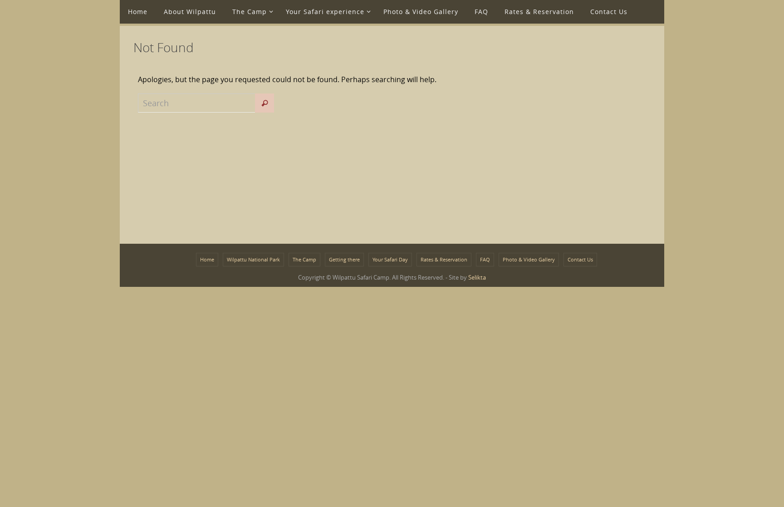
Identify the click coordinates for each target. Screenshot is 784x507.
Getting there (344, 259)
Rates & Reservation (444, 259)
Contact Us (580, 259)
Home (207, 259)
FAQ (485, 259)
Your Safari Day (390, 259)
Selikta (477, 277)
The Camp (304, 259)
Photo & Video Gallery (529, 259)
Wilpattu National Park (253, 259)
